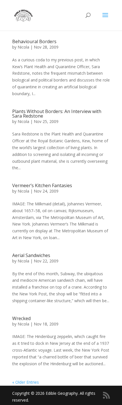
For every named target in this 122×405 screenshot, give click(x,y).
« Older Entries (25, 382)
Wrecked (21, 318)
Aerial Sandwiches (31, 255)
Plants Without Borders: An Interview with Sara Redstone (56, 113)
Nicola (23, 47)
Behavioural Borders (34, 41)
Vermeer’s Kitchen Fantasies (42, 185)
